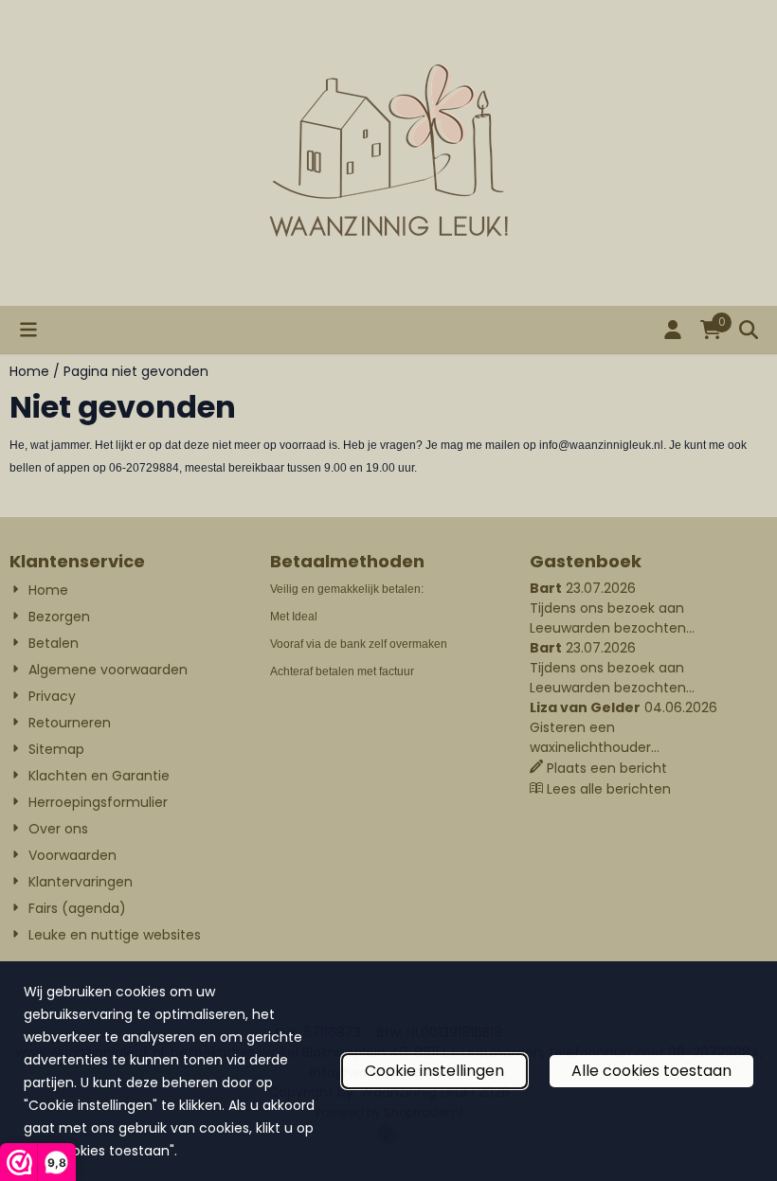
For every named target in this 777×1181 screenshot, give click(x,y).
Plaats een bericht (607, 768)
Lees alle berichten (609, 788)
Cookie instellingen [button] (434, 1071)
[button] (28, 329)
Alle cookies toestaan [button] (651, 1071)
